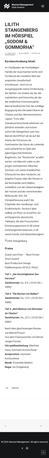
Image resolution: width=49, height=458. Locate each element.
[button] (42, 6)
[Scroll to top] (43, 452)
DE (7, 388)
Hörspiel (15, 388)
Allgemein (25, 53)
